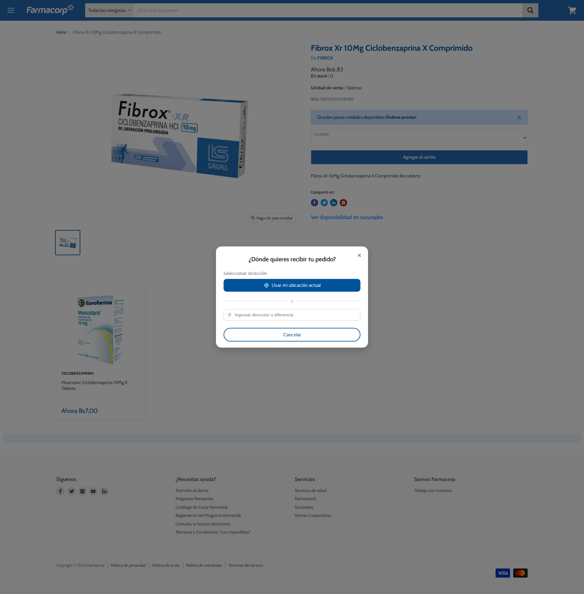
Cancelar (292, 334)
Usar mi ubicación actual (296, 285)
